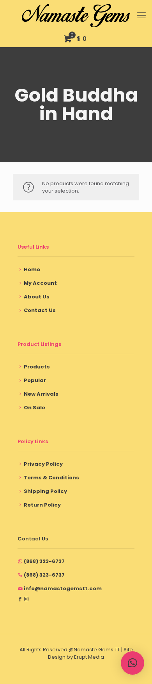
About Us (36, 296)
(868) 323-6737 (44, 561)
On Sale (34, 407)
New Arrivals (41, 394)
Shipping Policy (45, 491)
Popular (35, 380)
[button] (132, 663)
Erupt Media (89, 657)
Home (32, 269)
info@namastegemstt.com (63, 588)
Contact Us (40, 310)
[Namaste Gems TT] (76, 15)
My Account (40, 283)
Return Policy (42, 505)
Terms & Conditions (51, 477)
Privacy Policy (43, 464)
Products (37, 366)
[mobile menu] (141, 15)
